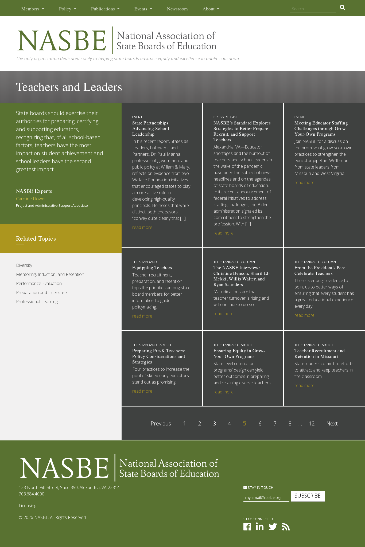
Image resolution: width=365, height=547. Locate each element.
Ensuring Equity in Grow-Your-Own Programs (239, 353)
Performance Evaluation (39, 283)
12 (311, 423)
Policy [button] (65, 9)
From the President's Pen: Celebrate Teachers (319, 270)
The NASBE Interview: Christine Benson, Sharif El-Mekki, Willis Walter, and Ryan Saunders (241, 275)
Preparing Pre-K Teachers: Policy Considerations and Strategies (158, 356)
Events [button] (141, 9)
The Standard (144, 261)
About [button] (209, 9)
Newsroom (177, 9)
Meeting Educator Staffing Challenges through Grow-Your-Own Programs (321, 128)
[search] (342, 7)
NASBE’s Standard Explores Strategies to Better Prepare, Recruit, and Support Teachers (242, 131)
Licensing (27, 506)
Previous (161, 423)
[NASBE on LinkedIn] (259, 528)
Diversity (24, 265)
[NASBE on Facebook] (247, 528)
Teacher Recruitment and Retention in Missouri (319, 353)
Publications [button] (103, 9)
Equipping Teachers (152, 267)
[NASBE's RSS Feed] (286, 528)
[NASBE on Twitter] (273, 528)
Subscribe (308, 495)
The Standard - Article (152, 344)
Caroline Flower (31, 199)
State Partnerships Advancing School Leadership (150, 128)
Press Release (225, 117)
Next (332, 423)
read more (142, 227)
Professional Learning (37, 301)
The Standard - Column (234, 261)
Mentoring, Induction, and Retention (50, 274)
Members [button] (31, 9)
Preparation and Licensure (41, 292)
